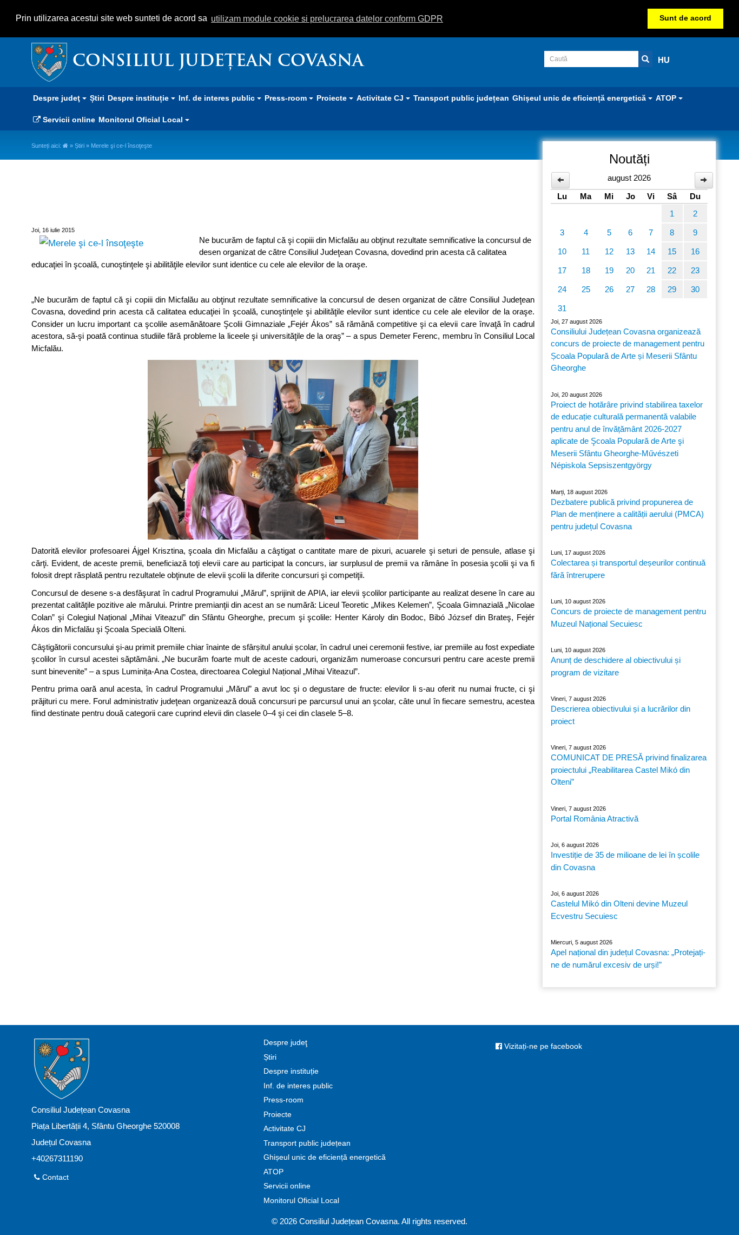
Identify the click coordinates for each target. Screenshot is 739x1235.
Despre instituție (291, 1071)
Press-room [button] (287, 98)
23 (695, 270)
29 (672, 289)
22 (672, 270)
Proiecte (277, 1115)
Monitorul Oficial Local (301, 1201)
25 (586, 289)
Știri (97, 98)
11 (586, 251)
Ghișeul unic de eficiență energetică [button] (580, 98)
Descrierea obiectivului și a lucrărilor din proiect (620, 715)
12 (609, 251)
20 (630, 270)
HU (664, 59)
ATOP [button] (667, 98)
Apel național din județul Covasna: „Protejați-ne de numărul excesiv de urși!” (628, 958)
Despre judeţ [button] (57, 98)
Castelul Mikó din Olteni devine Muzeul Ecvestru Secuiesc (619, 910)
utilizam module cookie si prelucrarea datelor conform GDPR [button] (327, 18)
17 (562, 270)
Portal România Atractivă (594, 818)
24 (562, 289)
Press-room (283, 1100)
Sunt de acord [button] (685, 18)
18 (586, 270)
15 (672, 251)
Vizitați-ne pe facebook (542, 1046)
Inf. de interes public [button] (218, 98)
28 (650, 289)
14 (650, 251)
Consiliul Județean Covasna (218, 62)
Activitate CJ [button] (381, 98)
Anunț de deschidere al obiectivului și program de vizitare (616, 666)
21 (650, 270)
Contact (54, 1177)
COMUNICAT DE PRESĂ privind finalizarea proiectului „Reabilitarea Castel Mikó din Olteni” (629, 769)
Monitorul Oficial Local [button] (141, 119)
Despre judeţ (285, 1043)
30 (695, 289)
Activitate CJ (284, 1129)
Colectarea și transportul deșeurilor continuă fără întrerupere (628, 569)
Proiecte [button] (332, 98)
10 (562, 251)
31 (562, 308)
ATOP (273, 1172)
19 (609, 270)
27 (630, 289)
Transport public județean (461, 98)
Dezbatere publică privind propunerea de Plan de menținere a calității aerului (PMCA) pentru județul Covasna (627, 514)
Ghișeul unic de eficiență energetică (324, 1157)
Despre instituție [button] (139, 98)
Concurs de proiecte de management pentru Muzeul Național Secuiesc (628, 617)
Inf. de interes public (298, 1086)
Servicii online (68, 119)
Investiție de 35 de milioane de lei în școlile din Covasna (625, 861)
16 (695, 251)
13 (630, 251)
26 (609, 289)
